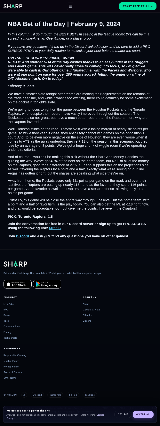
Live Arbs (8, 304)
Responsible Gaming (15, 355)
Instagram (55, 395)
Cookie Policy (11, 361)
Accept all (143, 414)
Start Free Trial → (138, 6)
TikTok (73, 395)
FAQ (6, 309)
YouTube (90, 395)
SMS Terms (10, 378)
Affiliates (87, 315)
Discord (87, 321)
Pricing (7, 332)
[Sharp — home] (13, 6)
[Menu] (70, 6)
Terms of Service (13, 372)
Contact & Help (91, 309)
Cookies (100, 414)
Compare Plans (12, 326)
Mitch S (55, 228)
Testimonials (10, 338)
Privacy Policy (11, 366)
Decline (122, 414)
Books (7, 315)
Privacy (9, 418)
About (86, 304)
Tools (6, 321)
